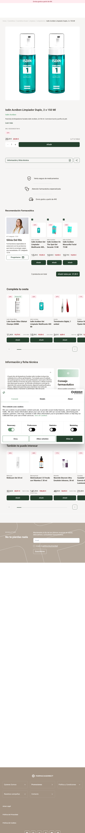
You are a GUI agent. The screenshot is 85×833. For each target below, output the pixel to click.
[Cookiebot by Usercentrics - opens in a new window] (72, 392)
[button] (42, 784)
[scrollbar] (42, 349)
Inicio (4, 21)
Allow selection (43, 439)
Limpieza (32, 21)
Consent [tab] (14, 399)
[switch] (32, 429)
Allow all (69, 439)
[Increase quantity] (15, 144)
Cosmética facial (22, 21)
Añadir (38, 262)
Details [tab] (42, 399)
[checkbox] (32, 219)
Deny (16, 439)
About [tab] (70, 399)
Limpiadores (41, 21)
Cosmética (11, 21)
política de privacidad (50, 546)
